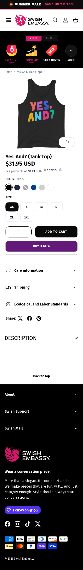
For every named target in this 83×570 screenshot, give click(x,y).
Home (8, 72)
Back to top (41, 376)
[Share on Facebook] (29, 318)
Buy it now (41, 246)
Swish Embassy (23, 558)
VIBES (34, 38)
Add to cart (56, 232)
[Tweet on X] (20, 318)
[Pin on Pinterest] (38, 318)
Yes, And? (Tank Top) (29, 72)
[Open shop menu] (9, 20)
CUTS (49, 38)
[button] (76, 20)
